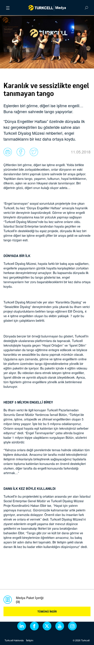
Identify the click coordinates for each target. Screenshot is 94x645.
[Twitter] (47, 626)
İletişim (29, 640)
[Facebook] (34, 626)
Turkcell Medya (47, 7)
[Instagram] (72, 626)
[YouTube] (59, 626)
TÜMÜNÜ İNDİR (47, 611)
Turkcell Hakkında (14, 640)
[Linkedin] (21, 626)
